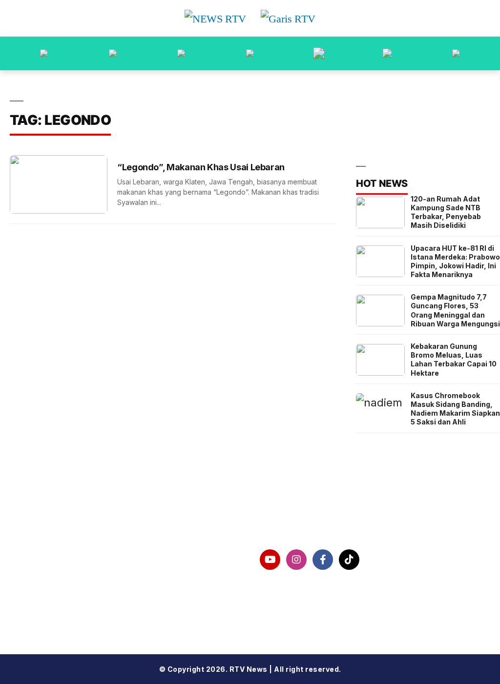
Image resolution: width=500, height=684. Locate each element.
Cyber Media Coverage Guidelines (81, 610)
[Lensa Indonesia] (44, 53)
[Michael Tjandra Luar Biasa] (181, 53)
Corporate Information (57, 559)
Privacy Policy (39, 585)
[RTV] (456, 53)
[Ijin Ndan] (113, 53)
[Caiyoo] (250, 53)
